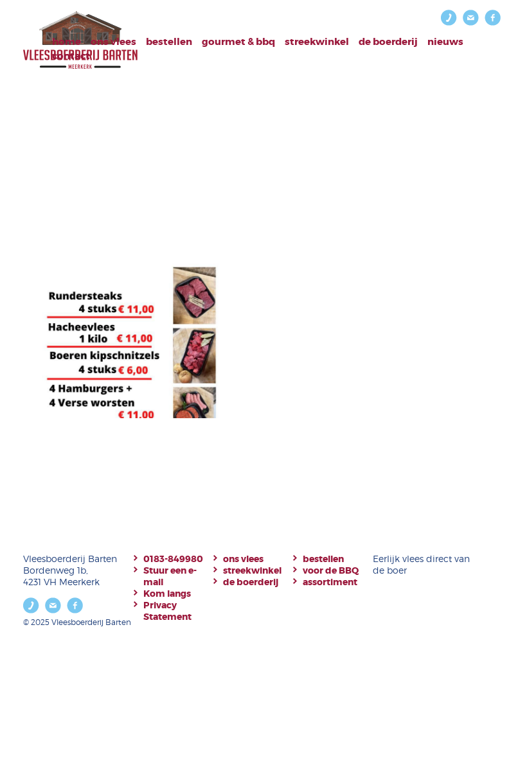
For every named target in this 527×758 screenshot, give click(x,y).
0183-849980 (173, 559)
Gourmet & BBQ (238, 41)
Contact (71, 55)
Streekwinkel (317, 41)
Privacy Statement (167, 610)
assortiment (330, 582)
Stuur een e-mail (170, 576)
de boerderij (250, 582)
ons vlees (243, 559)
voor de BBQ (331, 570)
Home (66, 41)
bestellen (169, 41)
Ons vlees (113, 41)
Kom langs (167, 593)
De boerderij (388, 41)
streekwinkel (252, 570)
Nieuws (445, 41)
